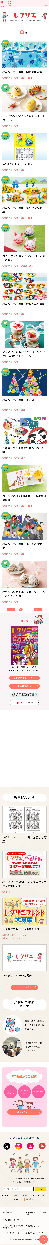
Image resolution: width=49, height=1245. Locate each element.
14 (32, 610)
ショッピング (17, 1199)
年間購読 (9, 5)
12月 (33, 266)
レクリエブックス (39, 1195)
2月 (32, 78)
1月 (24, 78)
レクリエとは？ (3, 6)
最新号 (14, 1195)
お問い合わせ (33, 1226)
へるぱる (18, 1182)
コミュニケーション (13, 938)
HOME (5, 1195)
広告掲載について (35, 1233)
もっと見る (24, 987)
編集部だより (32, 1199)
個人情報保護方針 (11, 1220)
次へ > (38, 609)
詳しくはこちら (24, 1112)
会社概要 (8, 1212)
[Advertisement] (24, 732)
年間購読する (26, 686)
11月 (25, 266)
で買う (31, 702)
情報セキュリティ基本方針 (36, 1213)
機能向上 (9, 78)
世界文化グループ (11, 1233)
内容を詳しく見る (26, 678)
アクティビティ (19, 935)
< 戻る (11, 609)
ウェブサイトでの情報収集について (12, 1227)
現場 (7, 935)
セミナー (9, 892)
